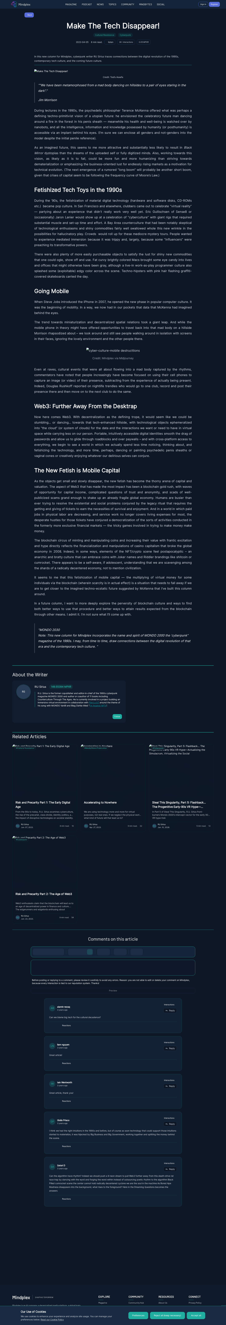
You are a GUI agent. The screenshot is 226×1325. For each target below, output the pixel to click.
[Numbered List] (106, 952)
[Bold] (36, 952)
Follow (117, 716)
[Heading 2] (77, 952)
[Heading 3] (83, 952)
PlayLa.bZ (94, 702)
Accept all (196, 1315)
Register (214, 4)
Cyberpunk (125, 35)
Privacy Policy (195, 1302)
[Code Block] (117, 952)
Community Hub (136, 1302)
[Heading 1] (71, 952)
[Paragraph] (90, 952)
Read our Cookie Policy (52, 1319)
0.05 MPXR (144, 42)
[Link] (60, 952)
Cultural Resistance (104, 35)
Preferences (138, 1315)
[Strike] (48, 952)
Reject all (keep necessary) (167, 1315)
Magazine (102, 1302)
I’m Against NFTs (97, 705)
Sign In (203, 4)
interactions (126, 42)
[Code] (54, 952)
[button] (113, 968)
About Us (163, 1302)
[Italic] (42, 952)
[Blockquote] (123, 952)
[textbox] (113, 970)
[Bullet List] (100, 952)
